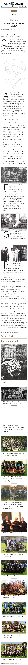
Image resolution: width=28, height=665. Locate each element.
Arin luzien (3, 663)
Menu (14, 10)
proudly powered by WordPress (12, 663)
